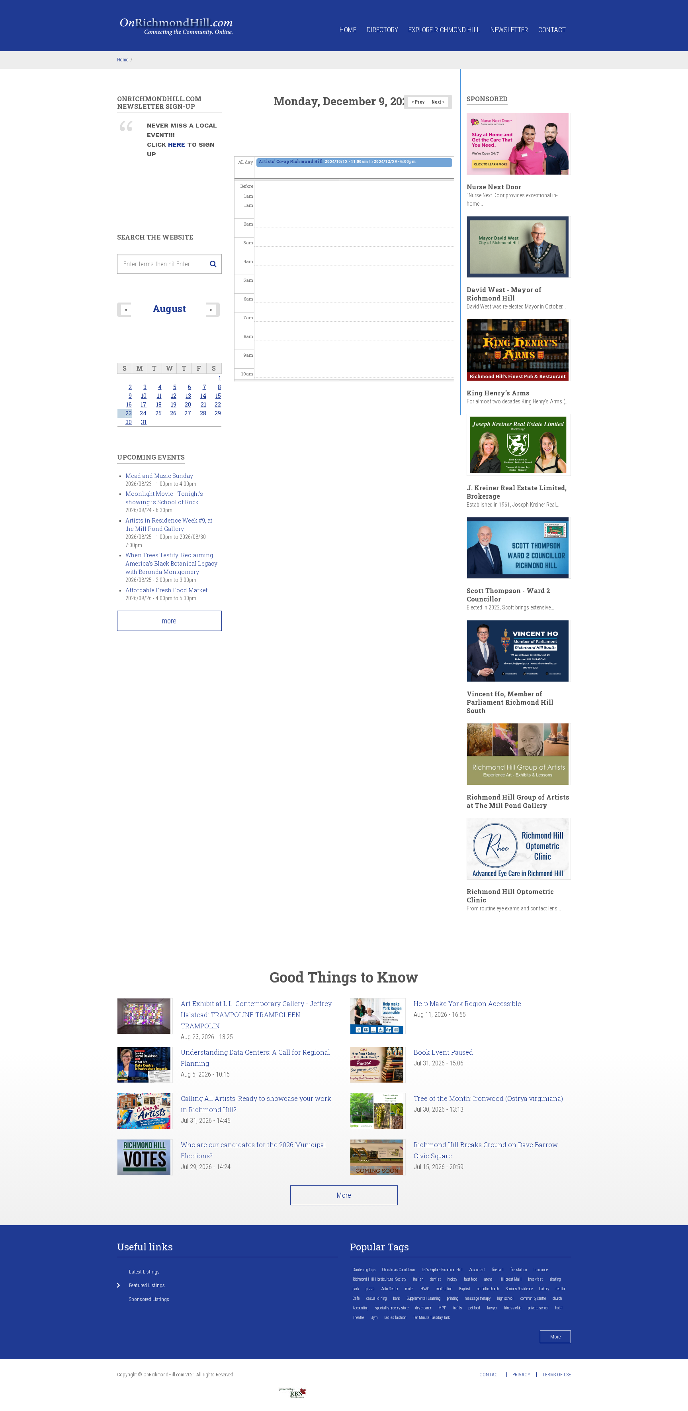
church (557, 1298)
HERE (177, 144)
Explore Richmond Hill (444, 30)
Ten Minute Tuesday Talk (431, 1317)
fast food (470, 1279)
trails (457, 1308)
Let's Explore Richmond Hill (442, 1270)
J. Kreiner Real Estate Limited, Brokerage (517, 491)
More (344, 1195)
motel (409, 1289)
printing (452, 1298)
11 (159, 395)
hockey (452, 1279)
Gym (374, 1317)
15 (218, 395)
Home (348, 30)
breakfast (535, 1279)
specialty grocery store (391, 1308)
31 (144, 422)
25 (158, 413)
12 (173, 395)
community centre (533, 1298)
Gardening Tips (364, 1270)
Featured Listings (147, 1285)
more (169, 621)
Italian (418, 1279)
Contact (552, 30)
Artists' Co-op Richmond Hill (291, 161)
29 (218, 413)
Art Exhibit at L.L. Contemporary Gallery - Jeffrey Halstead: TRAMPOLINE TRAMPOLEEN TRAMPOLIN (256, 1014)
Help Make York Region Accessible (467, 1003)
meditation (444, 1289)
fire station (518, 1270)
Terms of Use (556, 1374)
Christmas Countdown (398, 1270)
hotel (559, 1308)
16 (129, 404)
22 (218, 404)
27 (187, 413)
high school (505, 1298)
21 (203, 404)
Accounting (360, 1308)
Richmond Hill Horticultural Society (379, 1279)
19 (173, 404)
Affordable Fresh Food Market (166, 590)
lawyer (492, 1308)
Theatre (358, 1317)
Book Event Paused (443, 1052)
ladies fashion (395, 1317)
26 (173, 413)
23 (128, 413)
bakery (544, 1289)
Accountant (477, 1270)
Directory (382, 30)
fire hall (498, 1270)
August (169, 308)
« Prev (418, 102)
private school (538, 1308)
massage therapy (478, 1298)
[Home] (176, 26)
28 (203, 413)
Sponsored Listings (149, 1299)
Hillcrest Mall (510, 1279)
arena (488, 1279)
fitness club (512, 1308)
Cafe (356, 1298)
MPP (442, 1308)
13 (188, 395)
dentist (435, 1279)
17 (144, 404)
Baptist (464, 1289)
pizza (370, 1289)
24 (143, 413)
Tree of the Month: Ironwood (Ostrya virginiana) (488, 1098)
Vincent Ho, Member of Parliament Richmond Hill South (510, 702)
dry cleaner (423, 1308)
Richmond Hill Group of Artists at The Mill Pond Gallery (518, 801)
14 (203, 395)
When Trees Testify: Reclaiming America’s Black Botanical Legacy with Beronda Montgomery (171, 563)
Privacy (521, 1374)
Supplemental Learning (423, 1298)
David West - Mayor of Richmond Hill (504, 293)
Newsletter (509, 30)
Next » (438, 102)
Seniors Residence (519, 1289)
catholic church (488, 1289)
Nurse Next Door (494, 187)
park (356, 1289)
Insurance (541, 1270)
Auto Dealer (390, 1289)
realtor (561, 1289)
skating (555, 1279)
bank (396, 1298)
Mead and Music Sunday (159, 476)
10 (144, 395)
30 (128, 422)
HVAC (424, 1289)
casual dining (376, 1298)
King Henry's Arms (498, 393)
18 (159, 404)
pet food (474, 1308)
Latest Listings (144, 1272)
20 (188, 404)
